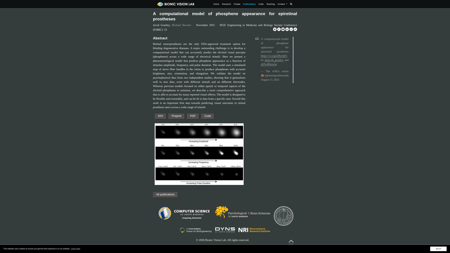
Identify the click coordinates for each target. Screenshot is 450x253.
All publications (165, 194)
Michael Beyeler (181, 25)
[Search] (291, 4)
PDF (193, 115)
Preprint (176, 115)
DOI (160, 115)
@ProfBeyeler (269, 64)
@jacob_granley (274, 59)
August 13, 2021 (270, 79)
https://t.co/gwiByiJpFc (274, 55)
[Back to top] (291, 242)
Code (207, 115)
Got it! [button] (438, 249)
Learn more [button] (75, 249)
